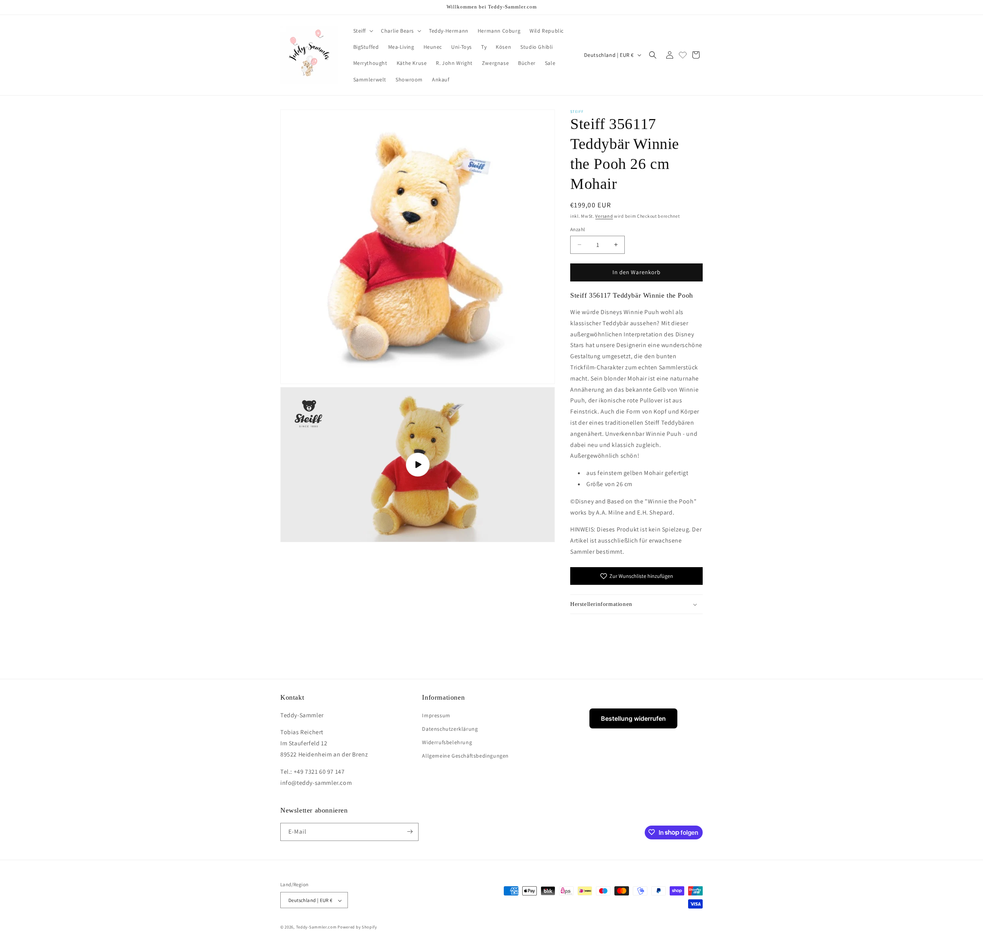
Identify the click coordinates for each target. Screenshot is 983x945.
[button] (363, 31)
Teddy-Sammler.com (316, 927)
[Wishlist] (682, 55)
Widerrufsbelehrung (447, 741)
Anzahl (577, 229)
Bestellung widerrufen (633, 718)
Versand (604, 216)
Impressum (436, 715)
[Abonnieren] (409, 832)
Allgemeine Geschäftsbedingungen (465, 755)
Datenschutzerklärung (450, 728)
